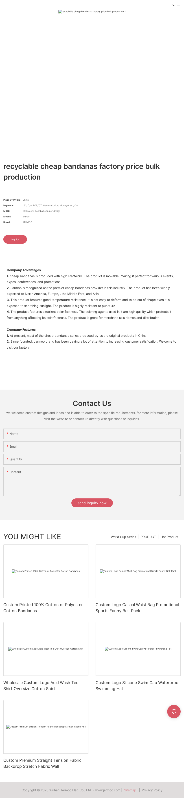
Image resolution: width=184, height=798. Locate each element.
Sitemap (131, 790)
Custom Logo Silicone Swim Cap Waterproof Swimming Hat (138, 685)
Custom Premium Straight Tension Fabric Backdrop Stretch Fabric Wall (42, 763)
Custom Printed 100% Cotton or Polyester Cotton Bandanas (43, 607)
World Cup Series (123, 537)
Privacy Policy (152, 790)
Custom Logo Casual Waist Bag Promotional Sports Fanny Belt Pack (137, 607)
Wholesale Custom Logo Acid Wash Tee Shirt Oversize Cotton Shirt (40, 685)
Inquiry (15, 239)
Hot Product (169, 537)
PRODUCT (148, 537)
